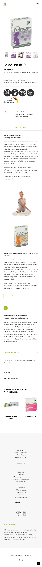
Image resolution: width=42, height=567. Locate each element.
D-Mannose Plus (31, 417)
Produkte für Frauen (21, 116)
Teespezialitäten (21, 492)
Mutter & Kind (19, 112)
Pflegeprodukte (21, 490)
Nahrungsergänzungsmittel (23, 114)
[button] (37, 4)
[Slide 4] (28, 54)
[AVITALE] (5, 4)
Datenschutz (19, 555)
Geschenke (21, 495)
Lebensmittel (21, 487)
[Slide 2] (13, 54)
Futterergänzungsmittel (21, 497)
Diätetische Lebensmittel (21, 479)
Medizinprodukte (21, 481)
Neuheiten (21, 474)
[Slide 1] (6, 54)
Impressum (27, 555)
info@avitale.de (21, 455)
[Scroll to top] (38, 563)
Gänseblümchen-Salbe (11, 417)
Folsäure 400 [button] (10, 296)
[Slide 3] (21, 54)
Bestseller (21, 472)
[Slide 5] (35, 54)
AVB (12, 555)
